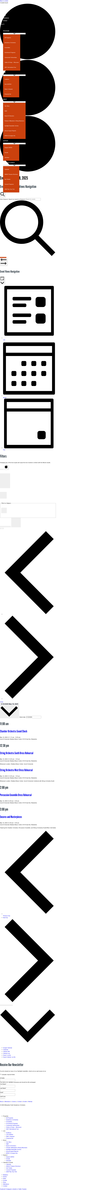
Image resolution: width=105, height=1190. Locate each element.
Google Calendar (7, 1048)
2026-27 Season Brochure (13, 1166)
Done (1, 469)
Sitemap (30, 1101)
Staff (7, 1144)
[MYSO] (7, 27)
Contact (19, 1101)
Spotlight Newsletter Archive (13, 1149)
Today (1, 702)
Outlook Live (6, 1053)
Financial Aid (9, 1138)
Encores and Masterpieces (11, 817)
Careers (14, 1101)
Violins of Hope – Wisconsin (13, 1127)
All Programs (9, 1118)
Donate (25, 1101)
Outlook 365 (6, 1051)
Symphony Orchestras (12, 1120)
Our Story (8, 1142)
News (4, 1178)
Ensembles (9, 1121)
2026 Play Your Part (11, 1172)
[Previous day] (29, 614)
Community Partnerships (12, 1125)
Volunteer (8, 1160)
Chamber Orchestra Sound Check (13, 731)
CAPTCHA (2, 1096)
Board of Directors (11, 1146)
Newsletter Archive (51, 1071)
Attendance (7, 1101)
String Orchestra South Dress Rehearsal (16, 753)
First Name (3, 1084)
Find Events (3, 257)
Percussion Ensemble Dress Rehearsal (16, 795)
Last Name (3, 1088)
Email (1, 1092)
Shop (4, 1182)
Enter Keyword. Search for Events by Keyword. (13, 199)
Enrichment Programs (12, 1123)
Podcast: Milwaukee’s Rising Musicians (16, 1147)
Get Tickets (9, 1168)
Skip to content (4, 1)
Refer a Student (10, 1136)
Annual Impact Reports (12, 1151)
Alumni (5, 1176)
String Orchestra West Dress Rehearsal (16, 770)
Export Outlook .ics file (9, 1057)
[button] (2, 24)
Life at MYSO (9, 1134)
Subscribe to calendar (6, 1005)
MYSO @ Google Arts (12, 1153)
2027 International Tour (12, 1129)
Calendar (8, 1164)
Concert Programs (11, 1170)
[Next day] (29, 699)
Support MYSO (10, 1157)
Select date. (23, 717)
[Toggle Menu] (14, 33)
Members (5, 1175)
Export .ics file (7, 1055)
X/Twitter (2, 1078)
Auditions (8, 1133)
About (1, 1101)
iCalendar (5, 1049)
